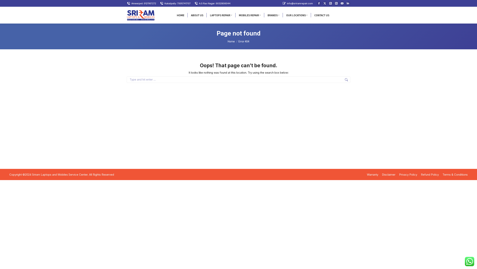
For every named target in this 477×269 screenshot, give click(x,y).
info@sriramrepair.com (300, 3)
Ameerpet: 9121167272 (143, 3)
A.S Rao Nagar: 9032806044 (214, 3)
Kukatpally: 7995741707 (178, 3)
